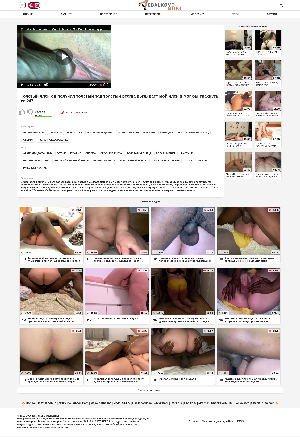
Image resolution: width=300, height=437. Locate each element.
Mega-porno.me (101, 403)
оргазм (202, 160)
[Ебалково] (160, 5)
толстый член (166, 153)
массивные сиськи (166, 160)
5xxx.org (176, 403)
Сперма (90, 153)
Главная (193, 421)
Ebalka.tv (190, 403)
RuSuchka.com (239, 403)
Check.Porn (81, 403)
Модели (196, 14)
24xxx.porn (161, 403)
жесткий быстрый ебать (71, 160)
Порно (30, 403)
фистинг (187, 153)
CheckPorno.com (262, 403)
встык (61, 153)
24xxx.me (64, 403)
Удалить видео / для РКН (217, 421)
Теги (235, 14)
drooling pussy (111, 153)
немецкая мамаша (36, 160)
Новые (28, 14)
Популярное (108, 14)
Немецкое (167, 132)
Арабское (55, 132)
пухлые (75, 153)
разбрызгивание (35, 168)
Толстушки (74, 132)
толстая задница (139, 153)
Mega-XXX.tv (121, 403)
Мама (188, 160)
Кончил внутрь (128, 132)
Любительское (33, 132)
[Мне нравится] (22, 114)
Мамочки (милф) (197, 132)
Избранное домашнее (53, 139)
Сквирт (28, 139)
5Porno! (203, 403)
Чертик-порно (46, 403)
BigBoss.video (142, 403)
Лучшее (66, 14)
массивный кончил (134, 160)
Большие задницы (100, 132)
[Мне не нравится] (30, 114)
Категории (153, 14)
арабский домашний (37, 153)
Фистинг (149, 132)
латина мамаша (104, 160)
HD (180, 132)
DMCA (241, 421)
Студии (272, 14)
